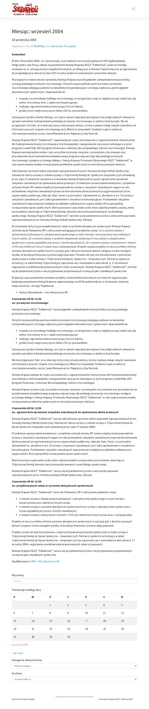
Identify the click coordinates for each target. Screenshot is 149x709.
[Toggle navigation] (133, 9)
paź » (21, 653)
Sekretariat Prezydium (63, 46)
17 (86, 621)
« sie (14, 653)
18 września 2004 (24, 40)
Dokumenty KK (51, 561)
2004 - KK (36, 561)
